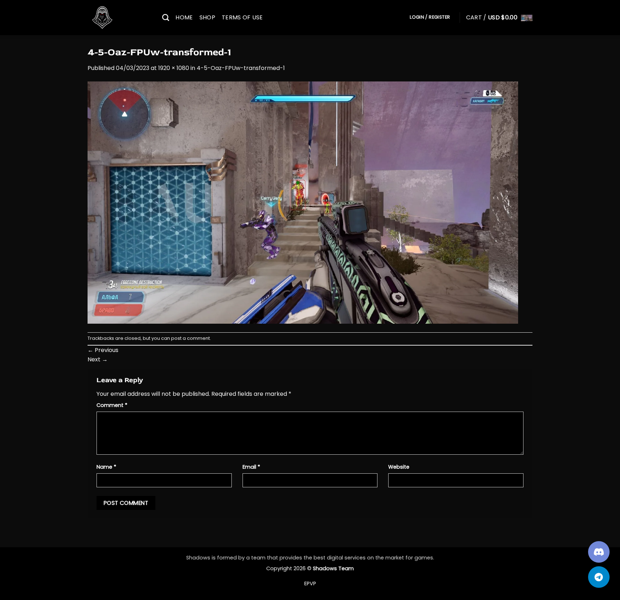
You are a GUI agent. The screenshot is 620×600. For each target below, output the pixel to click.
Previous (103, 350)
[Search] (165, 17)
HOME (184, 17)
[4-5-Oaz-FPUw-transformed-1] (303, 202)
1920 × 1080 (173, 68)
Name (106, 466)
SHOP (207, 17)
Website (398, 466)
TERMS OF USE (242, 17)
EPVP (310, 583)
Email (251, 466)
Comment (112, 405)
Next (98, 359)
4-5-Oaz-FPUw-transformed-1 (241, 68)
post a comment (190, 338)
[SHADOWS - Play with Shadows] (119, 17)
